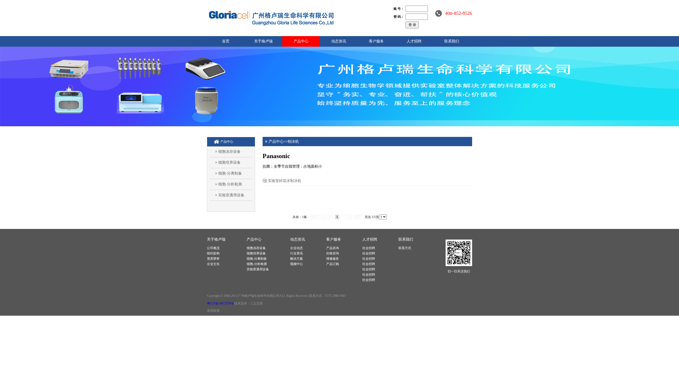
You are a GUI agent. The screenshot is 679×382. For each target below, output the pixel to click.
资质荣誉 (213, 259)
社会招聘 (368, 248)
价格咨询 (332, 253)
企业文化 (213, 264)
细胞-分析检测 (230, 184)
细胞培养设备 (229, 162)
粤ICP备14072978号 (220, 303)
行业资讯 (296, 253)
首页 (225, 41)
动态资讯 (338, 41)
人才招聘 (414, 41)
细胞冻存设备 (229, 152)
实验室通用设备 (231, 195)
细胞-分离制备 (230, 173)
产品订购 (332, 264)
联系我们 (451, 41)
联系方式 (404, 248)
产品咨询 (332, 248)
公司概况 (213, 248)
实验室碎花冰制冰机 (284, 181)
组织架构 (213, 253)
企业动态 (296, 248)
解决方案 (296, 259)
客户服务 (376, 41)
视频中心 (296, 264)
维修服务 (332, 259)
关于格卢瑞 (263, 41)
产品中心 (301, 41)
